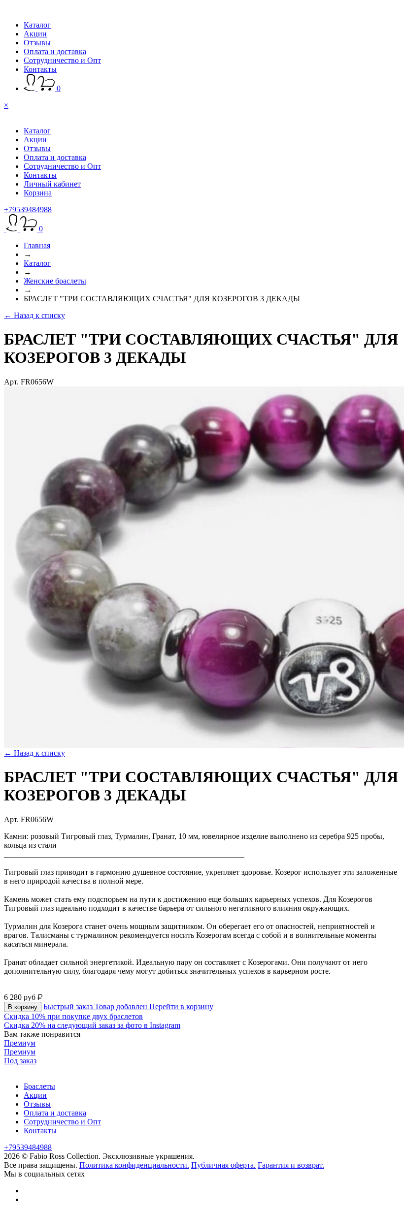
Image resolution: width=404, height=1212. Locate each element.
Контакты (40, 69)
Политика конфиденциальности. (134, 1165)
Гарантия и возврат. (291, 1165)
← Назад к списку (34, 315)
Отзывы (37, 42)
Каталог (37, 25)
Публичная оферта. (223, 1165)
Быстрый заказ (69, 1006)
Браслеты (39, 1086)
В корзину (22, 1007)
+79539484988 (28, 209)
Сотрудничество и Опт (62, 60)
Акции (35, 34)
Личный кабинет (52, 184)
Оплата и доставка (55, 51)
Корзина (38, 193)
